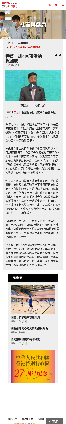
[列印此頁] (56, 55)
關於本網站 (27, 419)
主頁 (8, 43)
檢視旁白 (40, 105)
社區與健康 (21, 43)
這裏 (16, 112)
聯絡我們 (12, 419)
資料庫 (41, 419)
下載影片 (25, 105)
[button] (56, 5)
